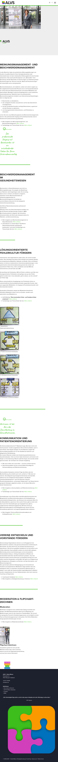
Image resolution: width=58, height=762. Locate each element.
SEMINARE (7, 668)
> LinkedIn (5, 691)
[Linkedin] (49, 3)
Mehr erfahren (20, 123)
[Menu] (55, 2)
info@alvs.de (6, 682)
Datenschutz (41, 759)
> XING (4, 693)
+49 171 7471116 (6, 680)
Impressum (34, 759)
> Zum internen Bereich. (8, 688)
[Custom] (52, 3)
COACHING (7, 662)
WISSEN (7, 666)
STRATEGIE (7, 664)
